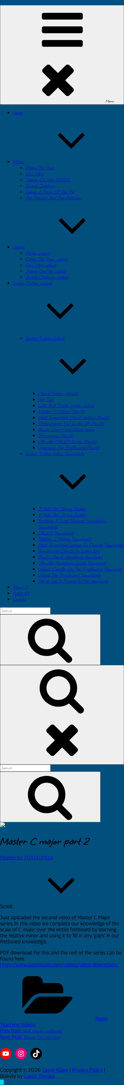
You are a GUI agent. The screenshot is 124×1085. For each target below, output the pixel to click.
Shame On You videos (45, 271)
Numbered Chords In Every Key (69, 551)
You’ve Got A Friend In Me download (73, 581)
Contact (19, 599)
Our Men (34, 174)
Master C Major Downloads (65, 539)
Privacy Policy (87, 1070)
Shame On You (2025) (47, 180)
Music (18, 162)
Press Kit (21, 593)
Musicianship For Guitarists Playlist (71, 424)
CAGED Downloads (56, 533)
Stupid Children (40, 186)
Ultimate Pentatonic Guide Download (72, 563)
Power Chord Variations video (66, 430)
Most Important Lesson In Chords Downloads (81, 545)
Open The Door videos (46, 259)
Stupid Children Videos (47, 277)
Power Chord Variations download (70, 557)
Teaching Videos (18, 1025)
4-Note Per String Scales (62, 515)
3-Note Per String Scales (62, 509)
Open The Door (40, 168)
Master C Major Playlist (61, 412)
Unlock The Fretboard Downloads (69, 575)
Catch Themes (39, 1076)
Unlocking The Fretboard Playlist (69, 448)
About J (20, 587)
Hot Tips (46, 400)
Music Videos (37, 253)
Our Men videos (41, 265)
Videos (19, 247)
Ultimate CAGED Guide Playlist (67, 442)
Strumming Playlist (55, 436)
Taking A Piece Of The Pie (49, 192)
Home (18, 113)
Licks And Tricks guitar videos (66, 406)
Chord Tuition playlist (58, 394)
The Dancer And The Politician (53, 198)
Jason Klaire (55, 1070)
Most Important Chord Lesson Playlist (74, 418)
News (101, 1019)
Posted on (26, 858)
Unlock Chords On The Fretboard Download (80, 569)
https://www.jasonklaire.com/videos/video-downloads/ (59, 965)
